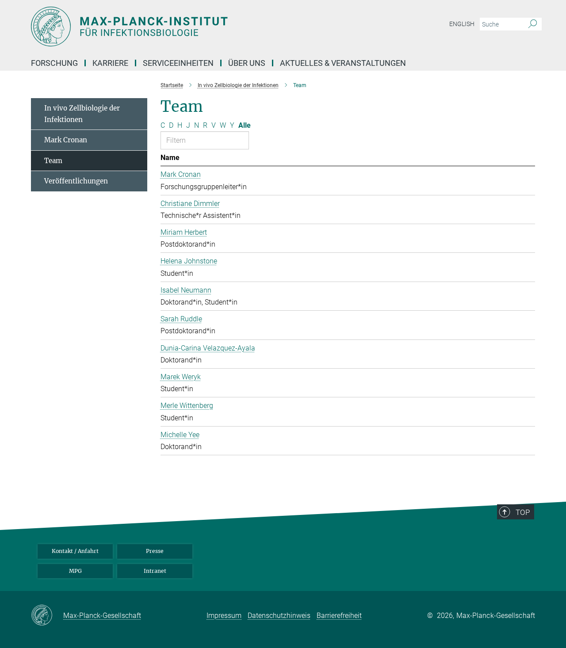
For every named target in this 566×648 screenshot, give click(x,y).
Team (53, 160)
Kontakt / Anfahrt (75, 551)
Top (523, 512)
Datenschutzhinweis (279, 615)
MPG (75, 571)
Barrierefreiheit (339, 615)
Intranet (155, 571)
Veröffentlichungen (76, 181)
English (461, 23)
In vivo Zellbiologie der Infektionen (82, 114)
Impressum (224, 615)
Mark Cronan (65, 140)
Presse (155, 551)
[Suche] (533, 24)
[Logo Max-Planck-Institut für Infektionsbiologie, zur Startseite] (197, 26)
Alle (244, 125)
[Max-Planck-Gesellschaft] (47, 615)
